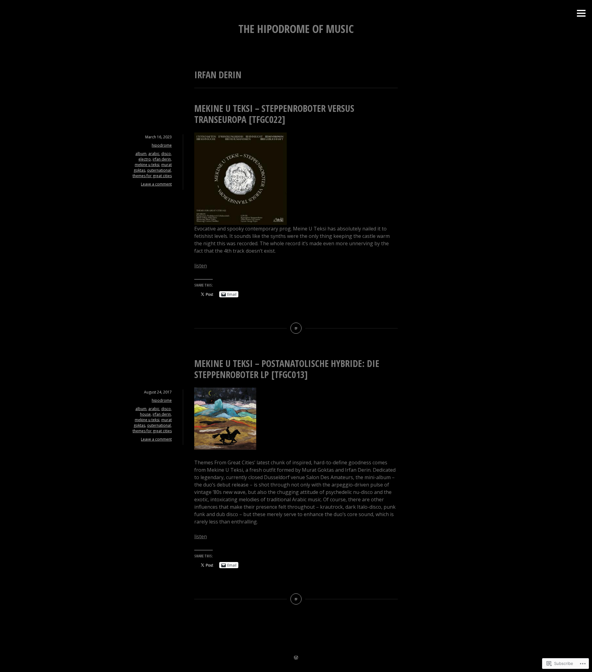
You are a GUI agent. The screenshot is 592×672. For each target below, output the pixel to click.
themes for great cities (152, 175)
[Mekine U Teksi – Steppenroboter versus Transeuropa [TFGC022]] (296, 328)
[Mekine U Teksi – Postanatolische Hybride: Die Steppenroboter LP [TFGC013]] (296, 599)
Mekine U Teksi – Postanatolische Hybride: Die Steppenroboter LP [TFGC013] (286, 369)
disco (166, 153)
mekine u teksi (147, 164)
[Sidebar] (581, 14)
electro (144, 159)
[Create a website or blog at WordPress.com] (296, 658)
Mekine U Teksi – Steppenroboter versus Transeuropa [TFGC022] (274, 114)
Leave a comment (156, 184)
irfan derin (162, 159)
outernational (159, 170)
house (145, 414)
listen (200, 265)
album (140, 153)
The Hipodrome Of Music (296, 28)
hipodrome (162, 145)
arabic (153, 153)
